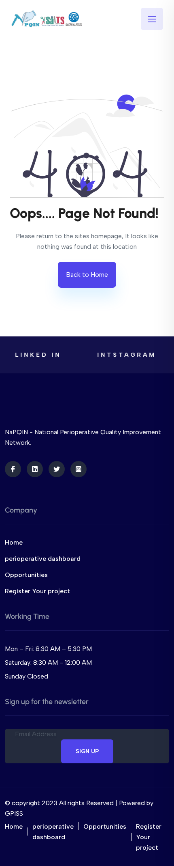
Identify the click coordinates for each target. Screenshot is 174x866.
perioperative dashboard (43, 558)
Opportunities (26, 575)
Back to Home (87, 274)
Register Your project (37, 591)
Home (14, 542)
